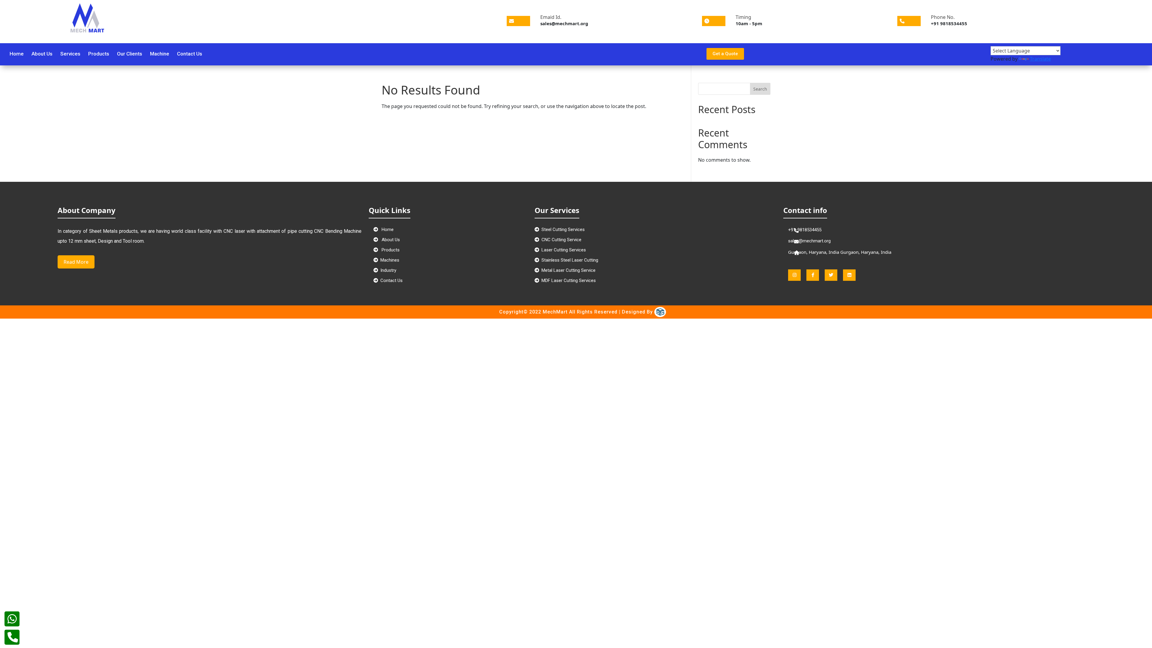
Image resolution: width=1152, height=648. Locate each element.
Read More (76, 262)
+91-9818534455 (804, 229)
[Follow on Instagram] (913, 54)
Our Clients (129, 54)
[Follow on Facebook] (893, 54)
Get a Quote (725, 53)
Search (760, 89)
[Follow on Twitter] (903, 54)
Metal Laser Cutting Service (569, 270)
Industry (388, 270)
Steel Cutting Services (563, 229)
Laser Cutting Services (564, 250)
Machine (159, 54)
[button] (790, 41)
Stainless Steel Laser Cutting (570, 260)
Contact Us (189, 54)
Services (70, 54)
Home (17, 54)
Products (98, 54)
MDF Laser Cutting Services (569, 280)
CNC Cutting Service (561, 239)
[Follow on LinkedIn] (923, 54)
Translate (1040, 59)
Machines (389, 260)
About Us (42, 54)
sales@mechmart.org (809, 241)
